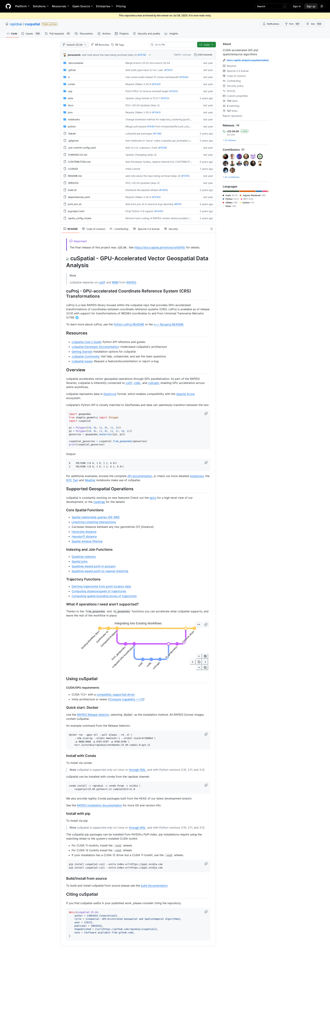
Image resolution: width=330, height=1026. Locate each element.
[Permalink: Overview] (63, 369)
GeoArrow (110, 394)
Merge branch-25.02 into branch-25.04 (147, 62)
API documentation (139, 476)
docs (70, 105)
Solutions (39, 6)
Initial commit (132, 168)
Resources (59, 6)
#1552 (173, 91)
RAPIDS (131, 282)
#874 (178, 204)
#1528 (162, 147)
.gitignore (73, 140)
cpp (70, 91)
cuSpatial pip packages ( (139, 133)
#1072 (164, 98)
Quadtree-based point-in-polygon (94, 566)
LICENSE (73, 168)
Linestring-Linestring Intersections (94, 522)
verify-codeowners (141, 148)
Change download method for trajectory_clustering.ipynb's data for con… (166, 119)
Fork (294, 24)
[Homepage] (8, 6)
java (70, 112)
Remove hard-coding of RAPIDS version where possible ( (157, 218)
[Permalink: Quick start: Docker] (63, 707)
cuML (137, 383)
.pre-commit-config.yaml (82, 147)
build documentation (154, 885)
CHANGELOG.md (77, 154)
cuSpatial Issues (82, 361)
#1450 (163, 190)
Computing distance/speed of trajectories (99, 591)
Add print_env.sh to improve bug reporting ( (150, 204)
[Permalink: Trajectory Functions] (63, 579)
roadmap (99, 502)
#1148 (157, 133)
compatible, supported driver (116, 694)
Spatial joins (79, 561)
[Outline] (211, 229)
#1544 (184, 77)
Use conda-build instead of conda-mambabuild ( (152, 77)
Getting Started (82, 351)
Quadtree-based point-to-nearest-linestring (100, 571)
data (70, 98)
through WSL (137, 769)
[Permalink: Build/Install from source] (63, 878)
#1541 (168, 70)
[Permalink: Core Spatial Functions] (63, 510)
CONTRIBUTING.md (79, 161)
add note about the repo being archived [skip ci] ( (110, 54)
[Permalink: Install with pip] (63, 813)
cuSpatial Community (86, 356)
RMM (115, 282)
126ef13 (177, 54)
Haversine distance (84, 531)
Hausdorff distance (84, 536)
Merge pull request (136, 126)
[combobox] (174, 44)
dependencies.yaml (79, 197)
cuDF (102, 282)
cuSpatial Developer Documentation (95, 346)
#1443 (158, 211)
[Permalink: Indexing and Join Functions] (63, 549)
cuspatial (32, 24)
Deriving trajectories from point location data (101, 586)
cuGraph (153, 383)
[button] (206, 413)
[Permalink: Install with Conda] (63, 755)
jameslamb (74, 54)
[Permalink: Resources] (63, 333)
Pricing (121, 6)
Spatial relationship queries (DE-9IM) (96, 517)
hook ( (155, 147)
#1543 (156, 84)
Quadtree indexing (84, 556)
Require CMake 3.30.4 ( (138, 84)
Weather (90, 480)
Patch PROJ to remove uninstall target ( (147, 91)
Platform (21, 6)
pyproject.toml (76, 211)
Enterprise (103, 6)
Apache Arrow (185, 394)
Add (127, 147)
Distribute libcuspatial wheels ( (142, 190)
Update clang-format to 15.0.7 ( (143, 98)
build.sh (72, 190)
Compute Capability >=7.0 (126, 699)
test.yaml (157, 70)
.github (72, 70)
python (72, 126)
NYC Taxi (72, 480)
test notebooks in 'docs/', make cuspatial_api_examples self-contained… (166, 140)
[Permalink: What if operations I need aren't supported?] (63, 604)
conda (71, 84)
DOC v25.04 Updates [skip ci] (142, 105)
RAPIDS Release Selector (93, 714)
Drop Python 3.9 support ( (140, 211)
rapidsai (16, 24)
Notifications (273, 24)
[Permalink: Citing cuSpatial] (63, 894)
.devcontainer (75, 62)
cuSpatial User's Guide (86, 342)
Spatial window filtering (87, 541)
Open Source (81, 6)
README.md (75, 175)
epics (153, 497)
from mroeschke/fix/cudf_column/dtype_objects (182, 126)
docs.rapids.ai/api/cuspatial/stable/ (248, 60)
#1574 (141, 54)
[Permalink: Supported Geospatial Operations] (63, 488)
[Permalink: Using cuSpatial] (63, 678)
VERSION (73, 182)
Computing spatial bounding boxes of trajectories (104, 596)
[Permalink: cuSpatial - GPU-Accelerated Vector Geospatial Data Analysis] (63, 261)
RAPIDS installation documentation (99, 805)
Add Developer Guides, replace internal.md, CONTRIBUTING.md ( (162, 161)
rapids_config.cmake (79, 218)
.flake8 (72, 133)
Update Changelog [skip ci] (140, 154)
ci (69, 77)
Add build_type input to (138, 70)
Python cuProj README (129, 324)
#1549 (151, 126)
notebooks (74, 119)
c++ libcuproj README (169, 324)
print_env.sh (74, 204)
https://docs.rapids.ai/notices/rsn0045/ (159, 247)
